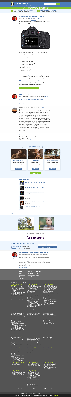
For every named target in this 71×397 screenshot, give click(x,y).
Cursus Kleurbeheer (31, 294)
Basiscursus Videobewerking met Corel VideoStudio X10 (49, 368)
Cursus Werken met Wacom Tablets (33, 371)
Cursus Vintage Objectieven (48, 323)
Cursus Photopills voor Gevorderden (18, 372)
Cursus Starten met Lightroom (48, 285)
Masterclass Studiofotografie (32, 349)
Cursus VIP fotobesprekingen (16, 373)
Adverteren (37, 276)
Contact (37, 273)
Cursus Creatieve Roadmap (48, 316)
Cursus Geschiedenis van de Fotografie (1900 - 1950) (16, 294)
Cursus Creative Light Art (47, 322)
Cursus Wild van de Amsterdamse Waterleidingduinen (17, 343)
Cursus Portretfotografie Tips (16, 349)
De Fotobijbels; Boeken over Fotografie (48, 10)
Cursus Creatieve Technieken (48, 313)
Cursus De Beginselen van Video (49, 364)
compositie (21, 99)
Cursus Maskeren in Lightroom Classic (50, 287)
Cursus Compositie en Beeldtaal (17, 295)
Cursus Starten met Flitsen (16, 350)
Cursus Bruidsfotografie (47, 349)
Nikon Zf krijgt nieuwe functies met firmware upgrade (34, 187)
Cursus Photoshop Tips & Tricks (17, 328)
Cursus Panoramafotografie (32, 297)
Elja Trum (30, 18)
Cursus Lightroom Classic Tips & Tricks (50, 293)
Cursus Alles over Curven (16, 330)
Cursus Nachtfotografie (31, 298)
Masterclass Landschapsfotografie (33, 338)
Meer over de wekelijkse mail (16, 246)
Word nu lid (47, 7)
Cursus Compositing (15, 326)
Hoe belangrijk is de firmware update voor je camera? (35, 182)
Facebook (14, 248)
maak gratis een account (38, 139)
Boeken (20, 276)
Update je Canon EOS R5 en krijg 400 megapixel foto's (35, 201)
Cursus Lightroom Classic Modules (49, 288)
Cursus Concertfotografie (31, 285)
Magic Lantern (33, 20)
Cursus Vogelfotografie (47, 337)
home (12, 14)
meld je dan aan (30, 139)
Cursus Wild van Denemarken (16, 344)
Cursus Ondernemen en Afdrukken (33, 364)
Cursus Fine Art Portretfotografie (17, 360)
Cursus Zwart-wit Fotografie (48, 319)
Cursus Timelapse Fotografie (32, 303)
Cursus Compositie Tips (31, 306)
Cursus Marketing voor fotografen (33, 363)
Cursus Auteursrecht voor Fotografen (34, 375)
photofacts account (24, 393)
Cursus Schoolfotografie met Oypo (33, 365)
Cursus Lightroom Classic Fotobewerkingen (48, 294)
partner (40, 393)
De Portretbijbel (30, 273)
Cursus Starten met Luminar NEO (33, 313)
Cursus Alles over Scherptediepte (17, 287)
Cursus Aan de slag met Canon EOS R (34, 307)
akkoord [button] (55, 395)
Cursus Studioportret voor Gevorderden (34, 350)
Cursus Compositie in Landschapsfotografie (31, 343)
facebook (34, 393)
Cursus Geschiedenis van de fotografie (18, 292)
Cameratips (13, 291)
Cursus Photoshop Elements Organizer (18, 325)
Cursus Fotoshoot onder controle (17, 353)
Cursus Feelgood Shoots (15, 359)
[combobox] (50, 4)
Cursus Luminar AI (30, 315)
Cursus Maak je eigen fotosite (32, 385)
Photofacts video (22, 275)
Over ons (38, 271)
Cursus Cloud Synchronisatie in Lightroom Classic (49, 304)
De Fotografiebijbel (31, 276)
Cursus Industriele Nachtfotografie (33, 308)
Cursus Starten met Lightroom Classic (50, 286)
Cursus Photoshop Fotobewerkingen (18, 329)
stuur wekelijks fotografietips (47, 247)
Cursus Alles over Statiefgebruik (17, 299)
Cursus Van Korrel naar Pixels (32, 302)
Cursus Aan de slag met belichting (17, 288)
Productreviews (30, 378)
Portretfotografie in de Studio (18, 160)
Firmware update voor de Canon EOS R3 (32, 206)
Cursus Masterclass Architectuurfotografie (31, 293)
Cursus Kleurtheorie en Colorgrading (18, 316)
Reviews (20, 273)
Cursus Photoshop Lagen (16, 318)
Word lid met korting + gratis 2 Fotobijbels (29, 7)
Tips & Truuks (21, 278)
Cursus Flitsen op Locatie (16, 352)
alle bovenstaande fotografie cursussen (34, 388)
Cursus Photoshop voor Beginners (17, 313)
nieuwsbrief (30, 393)
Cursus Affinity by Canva (31, 377)
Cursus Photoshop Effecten (16, 333)
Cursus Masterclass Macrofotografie (17, 339)
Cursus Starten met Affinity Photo (33, 376)
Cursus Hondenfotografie (47, 338)
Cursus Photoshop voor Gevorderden (18, 317)
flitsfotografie (33, 99)
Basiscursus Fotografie (15, 296)
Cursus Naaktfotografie (15, 357)
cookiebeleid (49, 395)
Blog (20, 271)
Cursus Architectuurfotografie (32, 287)
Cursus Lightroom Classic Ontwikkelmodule (48, 292)
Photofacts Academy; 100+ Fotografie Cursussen (23, 10)
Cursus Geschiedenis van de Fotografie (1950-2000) (16, 298)
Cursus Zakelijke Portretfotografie (17, 358)
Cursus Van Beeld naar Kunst (48, 314)
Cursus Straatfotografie (31, 288)
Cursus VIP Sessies (31, 381)
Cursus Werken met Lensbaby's (49, 317)
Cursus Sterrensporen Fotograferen (33, 342)
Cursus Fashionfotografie (32, 352)
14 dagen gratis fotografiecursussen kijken (29, 87)
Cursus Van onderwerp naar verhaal (50, 315)
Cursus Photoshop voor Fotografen (17, 315)
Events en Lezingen (31, 383)
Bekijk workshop (18, 168)
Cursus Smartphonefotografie (32, 301)
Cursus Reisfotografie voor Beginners (34, 286)
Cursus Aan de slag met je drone (33, 374)
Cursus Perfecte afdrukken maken (33, 373)
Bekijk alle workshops (35, 173)
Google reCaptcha (27, 248)
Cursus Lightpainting (47, 321)
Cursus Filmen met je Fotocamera (49, 363)
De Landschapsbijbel (31, 275)
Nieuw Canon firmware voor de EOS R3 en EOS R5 (34, 192)
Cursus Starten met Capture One (33, 372)
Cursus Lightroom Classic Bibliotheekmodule (48, 298)
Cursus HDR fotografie (31, 296)
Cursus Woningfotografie (15, 364)
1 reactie (39, 18)
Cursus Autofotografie (15, 363)
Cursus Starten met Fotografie (16, 286)
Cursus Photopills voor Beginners (17, 371)
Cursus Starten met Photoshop (17, 314)
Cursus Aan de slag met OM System (33, 305)
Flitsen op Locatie (35, 160)
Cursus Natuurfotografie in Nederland (18, 341)
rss (37, 393)
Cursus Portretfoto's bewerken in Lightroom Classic (49, 290)
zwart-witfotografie (27, 99)
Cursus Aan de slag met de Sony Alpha (34, 304)
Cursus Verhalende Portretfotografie (17, 354)
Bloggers (37, 275)
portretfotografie (40, 99)
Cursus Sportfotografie (31, 291)
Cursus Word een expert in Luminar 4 (34, 316)
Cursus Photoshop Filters (16, 327)
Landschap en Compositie (52, 160)
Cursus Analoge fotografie (48, 320)
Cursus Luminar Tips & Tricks (32, 314)
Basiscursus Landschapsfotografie (33, 339)
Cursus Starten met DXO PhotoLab (17, 374)
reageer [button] (43, 107)
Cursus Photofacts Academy (32, 384)
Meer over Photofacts (23, 267)
